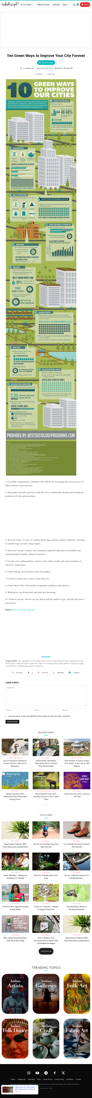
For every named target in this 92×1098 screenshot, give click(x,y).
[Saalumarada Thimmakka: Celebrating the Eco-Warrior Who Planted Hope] (46, 747)
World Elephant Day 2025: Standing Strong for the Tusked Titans (46, 796)
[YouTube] (37, 1073)
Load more (45, 951)
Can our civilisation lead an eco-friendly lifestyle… (76, 877)
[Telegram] (46, 1073)
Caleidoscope (29, 68)
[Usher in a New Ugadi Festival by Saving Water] (15, 893)
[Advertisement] (46, 30)
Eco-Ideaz (39, 74)
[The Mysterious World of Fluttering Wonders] (76, 893)
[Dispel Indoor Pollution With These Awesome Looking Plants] (15, 830)
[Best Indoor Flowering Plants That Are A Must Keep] (15, 924)
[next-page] (47, 804)
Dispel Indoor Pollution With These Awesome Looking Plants (15, 845)
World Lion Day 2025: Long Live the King (77, 795)
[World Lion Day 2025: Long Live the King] (77, 780)
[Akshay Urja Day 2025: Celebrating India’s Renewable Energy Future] (15, 780)
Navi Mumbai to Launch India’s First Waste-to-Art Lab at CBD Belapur (77, 763)
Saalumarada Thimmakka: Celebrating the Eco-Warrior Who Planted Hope (46, 763)
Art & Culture (77, 758)
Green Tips (51, 74)
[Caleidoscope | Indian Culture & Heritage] (9, 4)
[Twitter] (63, 1073)
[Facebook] (55, 1073)
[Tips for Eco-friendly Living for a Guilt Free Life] (46, 830)
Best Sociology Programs (24, 609)
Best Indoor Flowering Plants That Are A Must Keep (15, 939)
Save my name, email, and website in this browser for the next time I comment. (39, 716)
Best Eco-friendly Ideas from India (46, 877)
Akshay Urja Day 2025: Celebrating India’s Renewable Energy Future (15, 796)
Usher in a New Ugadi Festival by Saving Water (15, 908)
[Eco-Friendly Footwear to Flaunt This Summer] (76, 830)
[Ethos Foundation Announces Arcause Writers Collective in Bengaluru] (15, 747)
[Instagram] (29, 1073)
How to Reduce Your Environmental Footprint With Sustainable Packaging (46, 940)
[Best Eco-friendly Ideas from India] (46, 861)
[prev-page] (43, 804)
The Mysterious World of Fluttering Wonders (76, 908)
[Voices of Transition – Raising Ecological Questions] (46, 893)
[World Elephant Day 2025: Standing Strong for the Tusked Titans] (46, 780)
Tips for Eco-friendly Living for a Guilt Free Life (46, 845)
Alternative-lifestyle (15, 758)
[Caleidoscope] (21, 68)
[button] (74, 5)
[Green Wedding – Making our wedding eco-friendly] (15, 861)
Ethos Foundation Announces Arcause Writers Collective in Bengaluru (15, 763)
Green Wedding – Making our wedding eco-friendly (15, 877)
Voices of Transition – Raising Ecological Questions (46, 908)
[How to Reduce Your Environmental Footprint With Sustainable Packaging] (46, 924)
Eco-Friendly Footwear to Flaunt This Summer (77, 845)
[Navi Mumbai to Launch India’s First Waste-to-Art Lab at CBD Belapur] (77, 747)
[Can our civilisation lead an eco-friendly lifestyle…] (76, 861)
